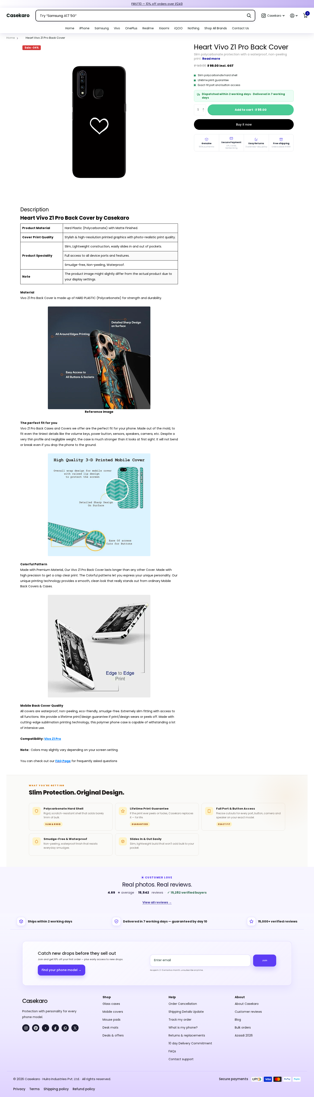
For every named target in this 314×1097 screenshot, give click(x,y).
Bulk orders (243, 1027)
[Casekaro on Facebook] (55, 1028)
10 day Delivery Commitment (190, 1043)
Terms (34, 1089)
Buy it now (244, 124)
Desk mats (110, 1027)
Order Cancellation (183, 1004)
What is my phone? (183, 1027)
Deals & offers (113, 1035)
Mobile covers (113, 1012)
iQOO (178, 28)
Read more (211, 58)
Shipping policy (56, 1089)
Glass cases (111, 1004)
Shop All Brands (215, 28)
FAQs (172, 1051)
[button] (273, 16)
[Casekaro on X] (75, 1028)
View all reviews (157, 902)
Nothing (193, 28)
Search (249, 15)
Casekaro (34, 1001)
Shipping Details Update (186, 1012)
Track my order (180, 1019)
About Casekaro (247, 1004)
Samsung (102, 28)
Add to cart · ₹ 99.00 (251, 110)
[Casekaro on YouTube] (45, 1028)
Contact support (181, 1059)
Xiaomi (164, 28)
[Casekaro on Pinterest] (35, 1028)
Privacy (19, 1089)
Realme (148, 28)
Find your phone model (61, 970)
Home (69, 28)
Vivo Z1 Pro (52, 739)
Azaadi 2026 (244, 1035)
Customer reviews (248, 1012)
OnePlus (131, 28)
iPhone (84, 28)
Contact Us (240, 28)
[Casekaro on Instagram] (25, 1028)
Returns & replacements (187, 1035)
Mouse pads (111, 1019)
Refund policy (84, 1089)
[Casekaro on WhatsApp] (65, 1028)
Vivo (117, 28)
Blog (238, 1019)
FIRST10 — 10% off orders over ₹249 (157, 4)
